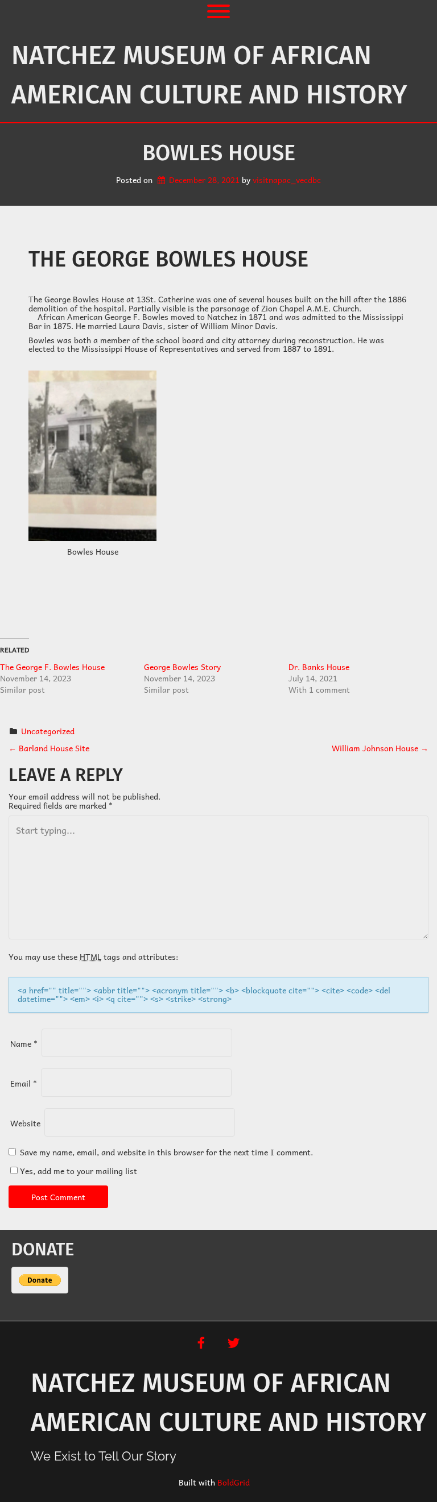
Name (24, 1043)
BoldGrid (233, 1482)
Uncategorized (48, 731)
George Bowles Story (182, 666)
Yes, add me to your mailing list (77, 1170)
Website (25, 1123)
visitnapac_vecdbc (287, 179)
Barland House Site (49, 748)
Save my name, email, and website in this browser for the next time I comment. (166, 1152)
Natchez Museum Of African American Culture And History (209, 75)
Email (23, 1083)
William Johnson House (380, 748)
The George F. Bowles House (52, 666)
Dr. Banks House (318, 666)
